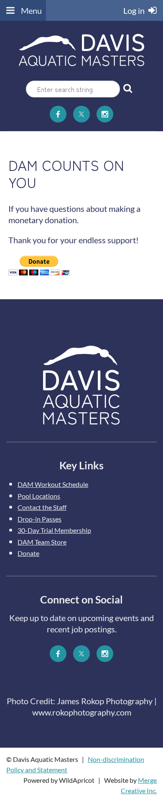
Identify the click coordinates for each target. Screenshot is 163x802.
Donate (28, 553)
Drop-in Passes (39, 519)
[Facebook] (58, 114)
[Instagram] (105, 114)
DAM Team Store (42, 542)
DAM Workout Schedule (53, 484)
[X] (81, 114)
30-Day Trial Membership (54, 530)
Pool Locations (39, 496)
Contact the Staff (42, 507)
